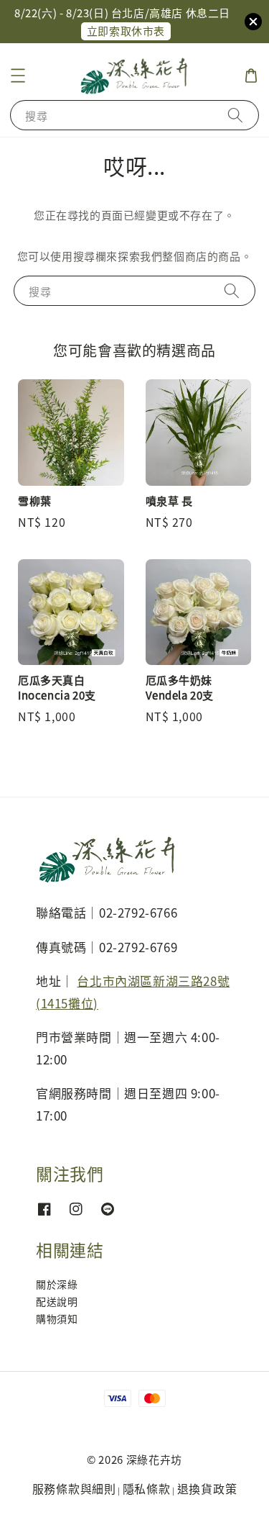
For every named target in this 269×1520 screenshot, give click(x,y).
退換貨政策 (207, 1488)
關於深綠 (56, 1284)
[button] (18, 75)
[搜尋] (235, 115)
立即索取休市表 (126, 30)
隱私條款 (147, 1488)
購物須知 (56, 1318)
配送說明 (56, 1301)
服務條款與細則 (74, 1488)
